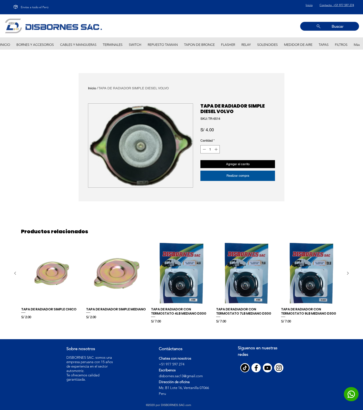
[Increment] (216, 149)
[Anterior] (15, 273)
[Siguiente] (347, 273)
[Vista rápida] (51, 273)
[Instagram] (279, 368)
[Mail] (351, 394)
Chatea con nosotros (175, 358)
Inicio (92, 88)
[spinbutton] (210, 149)
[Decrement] (204, 149)
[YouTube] (267, 368)
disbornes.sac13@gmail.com (181, 376)
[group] (181, 283)
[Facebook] (256, 368)
